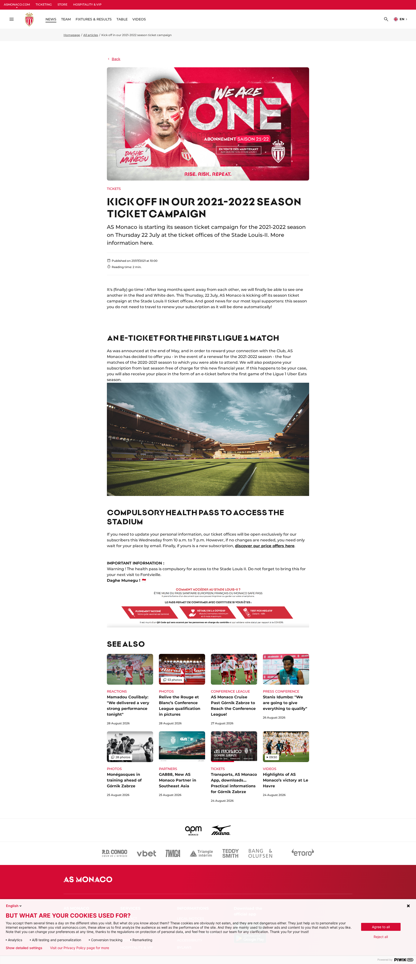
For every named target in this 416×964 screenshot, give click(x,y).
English (12, 906)
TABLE (122, 19)
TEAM (66, 19)
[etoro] (303, 853)
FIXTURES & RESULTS (94, 19)
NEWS (51, 19)
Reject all (381, 937)
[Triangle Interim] (201, 853)
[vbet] (146, 853)
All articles (90, 35)
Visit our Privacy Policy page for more (79, 948)
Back (116, 59)
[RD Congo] (114, 853)
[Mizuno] (221, 830)
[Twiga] (173, 853)
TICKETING (44, 4)
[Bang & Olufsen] (260, 853)
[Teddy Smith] (230, 853)
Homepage (72, 35)
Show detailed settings (24, 948)
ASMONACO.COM (17, 4)
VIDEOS (139, 19)
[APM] (193, 830)
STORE (62, 4)
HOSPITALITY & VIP (87, 4)
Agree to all (381, 927)
